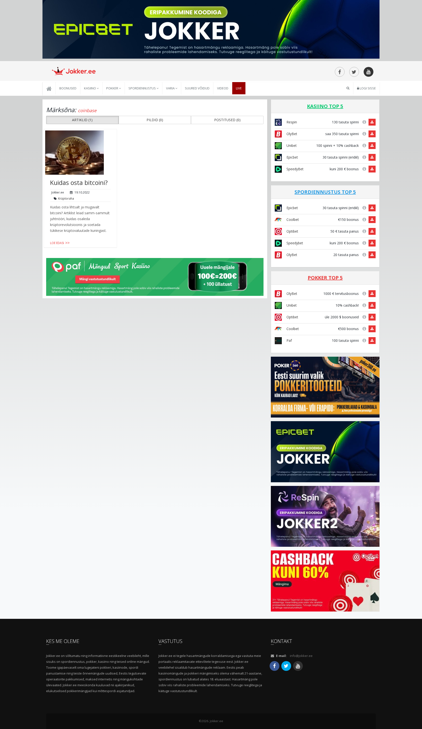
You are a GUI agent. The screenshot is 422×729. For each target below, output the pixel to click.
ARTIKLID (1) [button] (82, 120)
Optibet (291, 231)
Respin (291, 122)
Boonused (67, 88)
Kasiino (90, 88)
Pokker (112, 88)
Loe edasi (57, 243)
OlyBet (291, 133)
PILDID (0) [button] (155, 120)
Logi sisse (367, 88)
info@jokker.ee (301, 656)
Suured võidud (197, 88)
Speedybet (294, 243)
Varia (170, 88)
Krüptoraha (66, 198)
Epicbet (291, 157)
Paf (288, 340)
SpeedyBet (294, 169)
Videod (222, 88)
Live (239, 88)
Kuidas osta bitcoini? (79, 182)
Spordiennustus (142, 88)
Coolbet (292, 219)
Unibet (291, 145)
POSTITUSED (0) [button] (227, 120)
